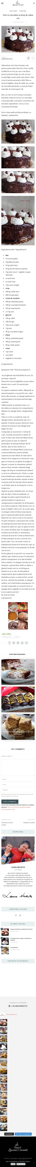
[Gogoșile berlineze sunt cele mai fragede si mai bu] (3, 1022)
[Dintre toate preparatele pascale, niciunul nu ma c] (3, 1087)
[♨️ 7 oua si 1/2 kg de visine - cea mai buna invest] (3, 1038)
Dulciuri (13, 11)
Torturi (22, 11)
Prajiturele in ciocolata (29, 822)
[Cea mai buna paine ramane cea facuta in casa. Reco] (3, 1079)
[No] (34, 1163)
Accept (13, 1164)
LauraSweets (20, 1006)
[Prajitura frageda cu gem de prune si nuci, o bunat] (3, 1119)
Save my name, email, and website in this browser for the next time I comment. (17, 795)
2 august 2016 (18, 22)
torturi (16, 637)
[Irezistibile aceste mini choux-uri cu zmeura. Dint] (3, 1063)
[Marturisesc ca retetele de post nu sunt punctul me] (3, 1127)
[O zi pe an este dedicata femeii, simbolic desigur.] (3, 1111)
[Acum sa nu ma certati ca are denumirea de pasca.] (3, 1071)
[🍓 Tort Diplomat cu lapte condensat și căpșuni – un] (3, 1046)
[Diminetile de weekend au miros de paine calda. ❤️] (3, 1095)
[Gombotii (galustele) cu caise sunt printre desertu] (3, 1054)
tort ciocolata (7, 637)
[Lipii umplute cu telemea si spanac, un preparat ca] (3, 1103)
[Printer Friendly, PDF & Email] (6, 634)
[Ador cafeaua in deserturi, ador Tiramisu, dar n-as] (3, 1030)
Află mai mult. (21, 1164)
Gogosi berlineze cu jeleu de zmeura (21, 929)
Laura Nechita (7, 59)
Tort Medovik (14, 947)
